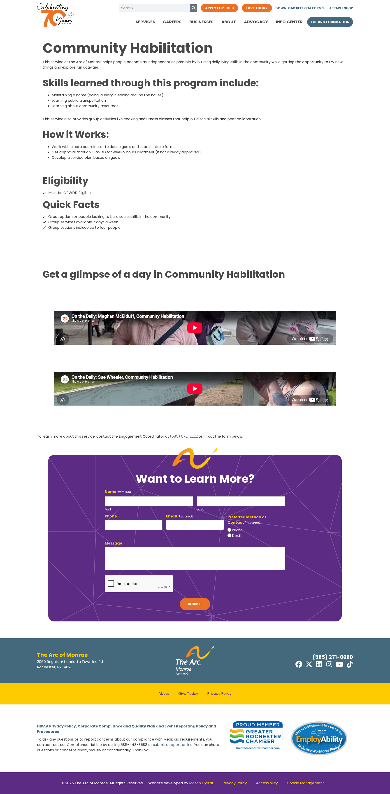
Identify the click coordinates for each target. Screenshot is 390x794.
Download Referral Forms (299, 8)
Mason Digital (201, 783)
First (108, 509)
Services (145, 22)
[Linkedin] (319, 664)
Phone (237, 530)
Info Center (289, 22)
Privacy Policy (219, 693)
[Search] (193, 8)
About (228, 22)
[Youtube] (339, 664)
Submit (195, 604)
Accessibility (267, 783)
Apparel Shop (341, 8)
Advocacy (256, 22)
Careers (172, 22)
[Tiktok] (349, 664)
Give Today (188, 693)
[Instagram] (329, 664)
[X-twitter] (309, 664)
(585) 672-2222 (184, 436)
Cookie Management (305, 783)
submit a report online (173, 744)
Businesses (201, 22)
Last (200, 509)
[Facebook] (298, 664)
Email (236, 535)
